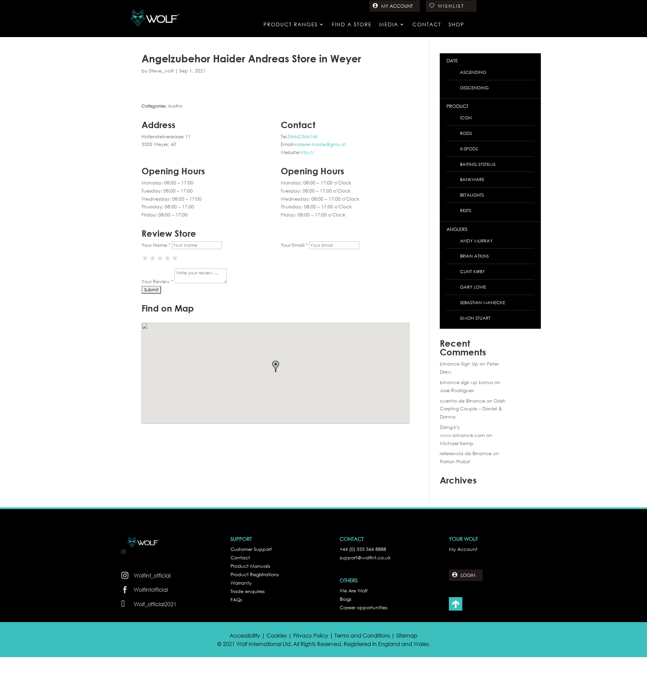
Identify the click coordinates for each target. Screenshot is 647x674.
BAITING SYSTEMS (477, 164)
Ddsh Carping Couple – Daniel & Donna (472, 409)
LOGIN (468, 575)
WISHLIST (451, 6)
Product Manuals (250, 566)
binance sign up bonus (466, 382)
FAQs (236, 599)
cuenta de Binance (462, 401)
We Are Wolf (353, 590)
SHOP (456, 25)
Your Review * (157, 281)
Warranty (241, 583)
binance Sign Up (459, 363)
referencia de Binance (466, 453)
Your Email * (294, 245)
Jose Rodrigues (457, 390)
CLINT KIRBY (472, 271)
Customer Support (251, 549)
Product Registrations (254, 574)
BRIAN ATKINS (474, 256)
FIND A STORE (352, 25)
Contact (240, 557)
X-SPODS (469, 149)
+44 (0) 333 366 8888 (363, 549)
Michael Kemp (456, 443)
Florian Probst (455, 461)
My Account (463, 549)
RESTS (465, 210)
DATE (452, 60)
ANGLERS (456, 229)
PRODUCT (457, 106)
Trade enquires (247, 591)
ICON (466, 118)
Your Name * (156, 245)
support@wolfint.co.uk (365, 557)
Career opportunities (363, 607)
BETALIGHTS (472, 195)
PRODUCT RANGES (291, 25)
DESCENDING (474, 88)
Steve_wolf (161, 70)
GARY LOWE (473, 287)
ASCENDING (473, 72)
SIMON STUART (475, 318)
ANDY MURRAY (476, 241)
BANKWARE (472, 179)
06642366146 (303, 136)
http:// (306, 152)
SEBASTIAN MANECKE (482, 302)
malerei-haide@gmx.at (319, 144)
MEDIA (388, 25)
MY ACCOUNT (397, 6)
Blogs (345, 599)
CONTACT (426, 25)
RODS (466, 133)
